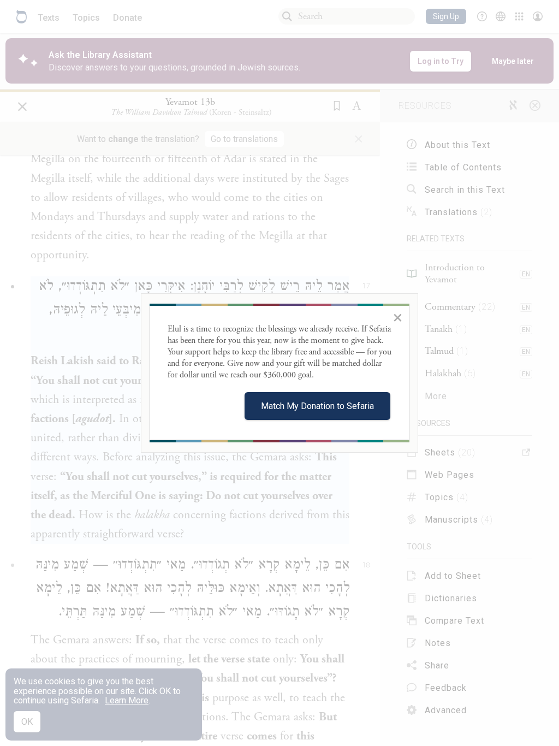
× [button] (397, 317)
